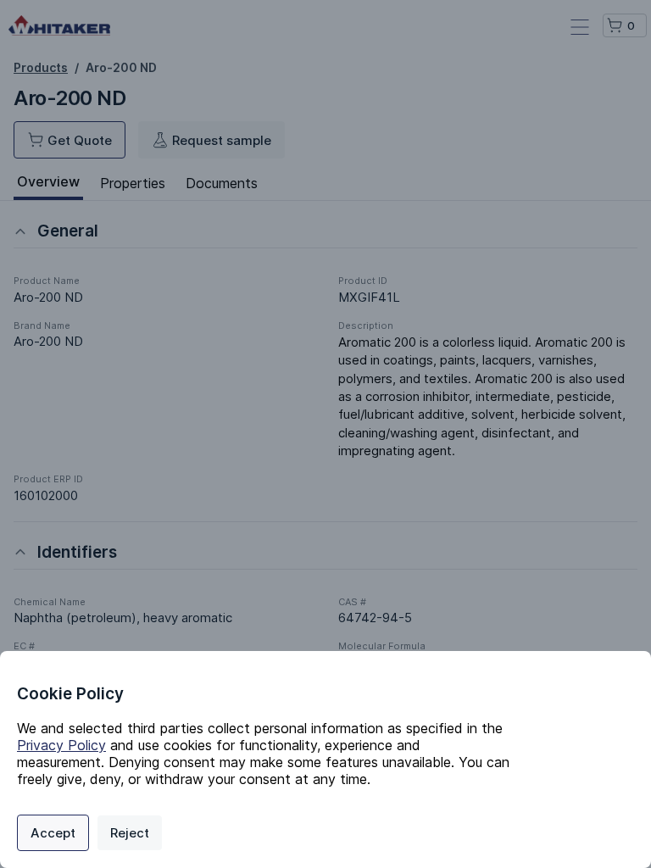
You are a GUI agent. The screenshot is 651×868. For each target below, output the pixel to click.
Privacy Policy (61, 745)
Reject (129, 833)
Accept (53, 833)
